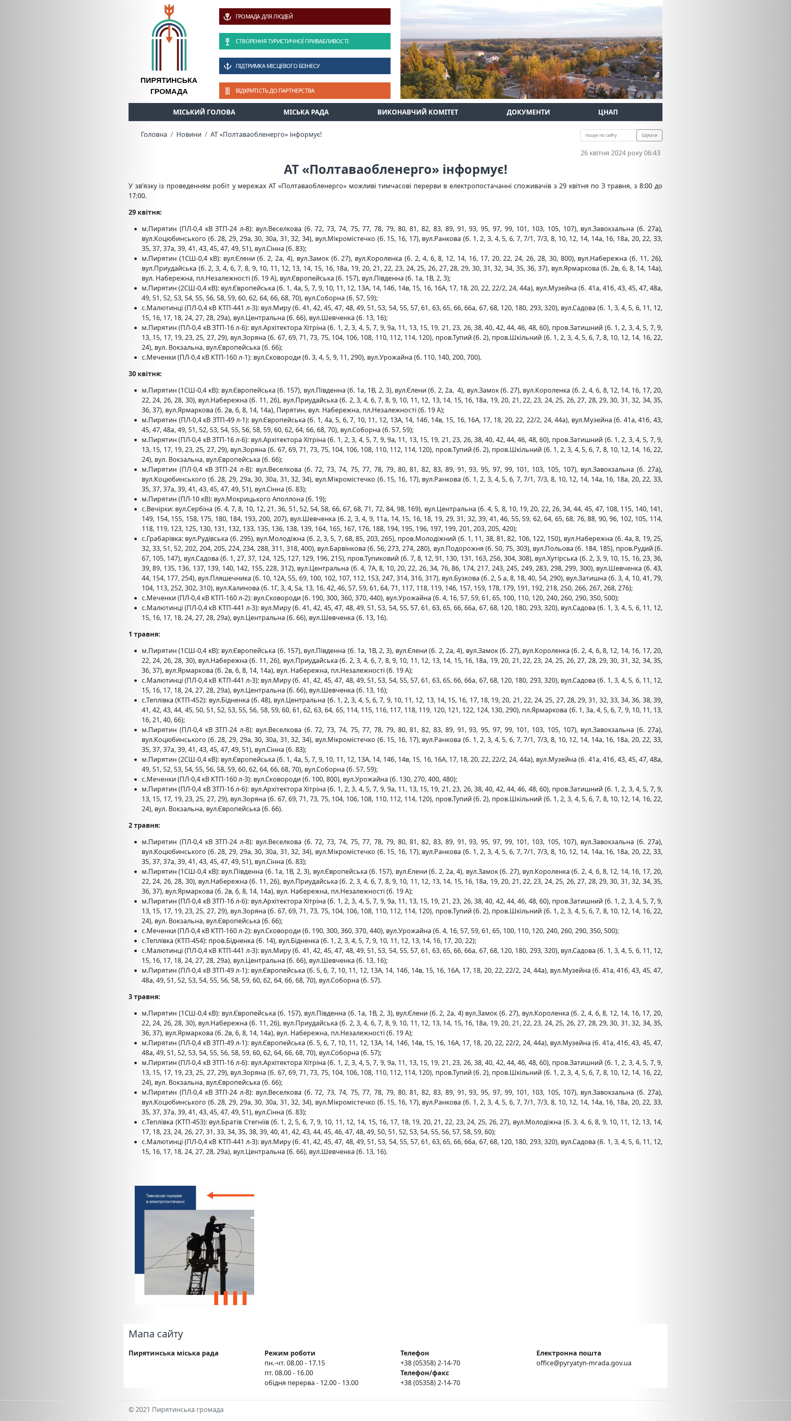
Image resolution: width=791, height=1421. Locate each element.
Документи (528, 112)
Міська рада (306, 112)
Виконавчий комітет (417, 112)
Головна (154, 134)
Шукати (649, 135)
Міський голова (204, 112)
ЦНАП (608, 112)
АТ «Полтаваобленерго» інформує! (266, 134)
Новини (188, 134)
